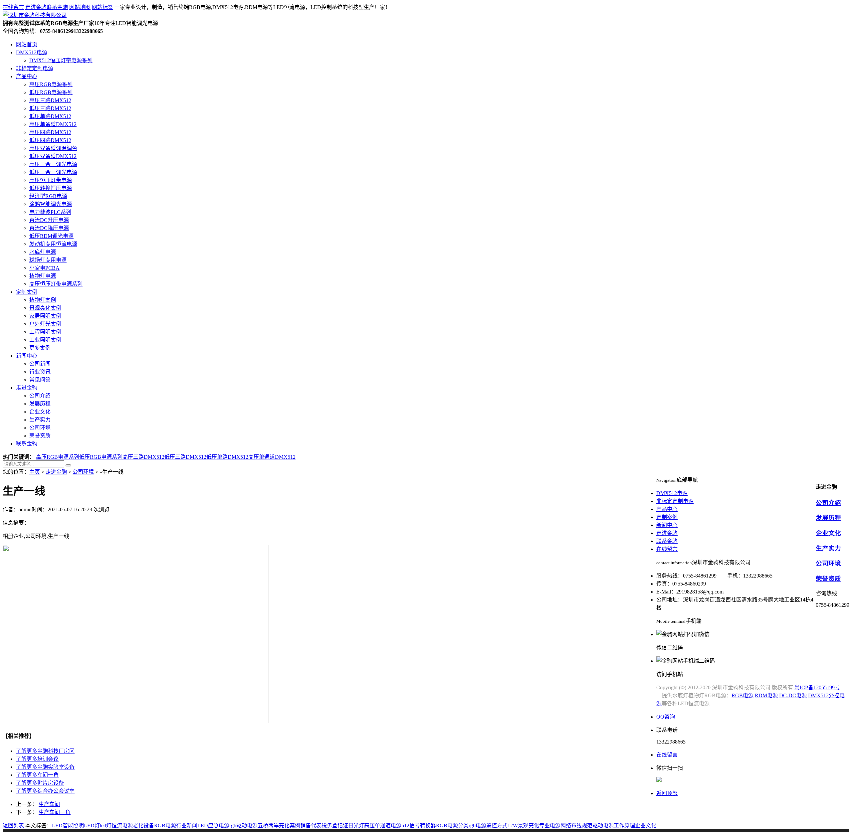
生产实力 (40, 419)
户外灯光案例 (45, 324)
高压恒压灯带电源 (50, 180)
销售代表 (310, 825)
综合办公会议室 (45, 791)
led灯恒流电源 (116, 825)
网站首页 (26, 44)
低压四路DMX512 (50, 140)
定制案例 (26, 292)
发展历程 (40, 404)
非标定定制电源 (34, 68)
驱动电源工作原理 (613, 825)
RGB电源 (165, 825)
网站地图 (80, 7)
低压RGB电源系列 (51, 92)
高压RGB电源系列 (51, 84)
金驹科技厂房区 (45, 751)
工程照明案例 (45, 332)
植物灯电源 (42, 276)
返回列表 (13, 825)
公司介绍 (40, 396)
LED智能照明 (68, 825)
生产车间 (49, 804)
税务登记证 (334, 825)
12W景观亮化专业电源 (534, 825)
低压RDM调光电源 (51, 236)
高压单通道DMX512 (53, 124)
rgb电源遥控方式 (488, 825)
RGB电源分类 (452, 825)
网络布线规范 (576, 825)
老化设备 (143, 825)
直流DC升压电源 (49, 220)
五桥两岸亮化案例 (279, 825)
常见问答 (40, 380)
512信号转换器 (418, 825)
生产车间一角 (55, 812)
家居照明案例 (45, 316)
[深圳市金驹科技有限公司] (35, 15)
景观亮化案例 (45, 308)
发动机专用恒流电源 (53, 244)
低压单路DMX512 (50, 116)
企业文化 (40, 412)
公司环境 (40, 427)
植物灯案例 (42, 300)
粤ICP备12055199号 (817, 687)
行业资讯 (40, 372)
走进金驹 (36, 7)
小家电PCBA (44, 268)
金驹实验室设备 (45, 767)
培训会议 (37, 759)
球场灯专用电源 (48, 260)
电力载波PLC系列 (50, 212)
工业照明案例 (45, 340)
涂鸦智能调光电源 (50, 204)
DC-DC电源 (793, 695)
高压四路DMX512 (50, 132)
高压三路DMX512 (50, 100)
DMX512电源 (31, 52)
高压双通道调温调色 (53, 148)
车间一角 (37, 775)
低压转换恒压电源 (50, 188)
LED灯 (92, 825)
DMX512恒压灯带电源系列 (61, 60)
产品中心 (26, 76)
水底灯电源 (42, 252)
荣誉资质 (40, 435)
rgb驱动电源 (243, 825)
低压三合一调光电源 (53, 172)
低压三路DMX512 (50, 108)
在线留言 (13, 7)
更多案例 (40, 348)
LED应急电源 (213, 825)
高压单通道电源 (382, 825)
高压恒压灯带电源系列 (56, 284)
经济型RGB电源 (48, 196)
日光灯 (356, 825)
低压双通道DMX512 (53, 156)
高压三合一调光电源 (53, 164)
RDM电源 (766, 695)
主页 (34, 472)
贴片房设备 (40, 783)
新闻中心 (26, 356)
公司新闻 (40, 364)
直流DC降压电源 (49, 228)
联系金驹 (57, 7)
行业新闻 (186, 825)
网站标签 (102, 7)
